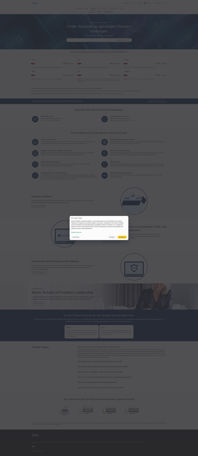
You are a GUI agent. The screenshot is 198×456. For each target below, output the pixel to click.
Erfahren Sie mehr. (76, 232)
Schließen (112, 237)
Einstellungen (76, 237)
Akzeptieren (122, 237)
